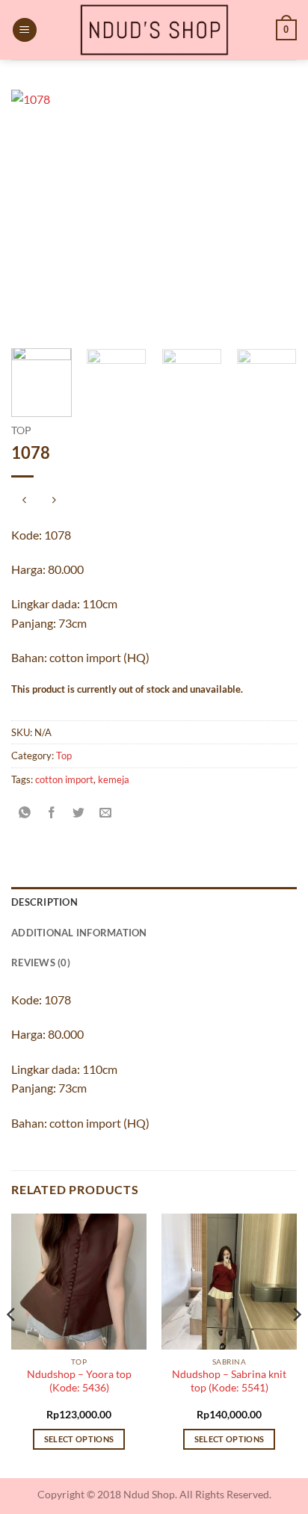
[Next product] (24, 501)
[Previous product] (53, 501)
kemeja (113, 779)
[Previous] (35, 213)
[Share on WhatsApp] (25, 812)
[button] (25, 30)
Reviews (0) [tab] (40, 962)
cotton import (64, 779)
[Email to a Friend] (105, 812)
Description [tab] (44, 902)
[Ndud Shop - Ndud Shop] (154, 30)
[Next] (272, 213)
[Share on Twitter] (79, 812)
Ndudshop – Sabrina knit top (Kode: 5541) (229, 1381)
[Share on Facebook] (52, 812)
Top (21, 430)
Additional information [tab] (79, 933)
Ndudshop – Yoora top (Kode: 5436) (79, 1381)
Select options (79, 1439)
